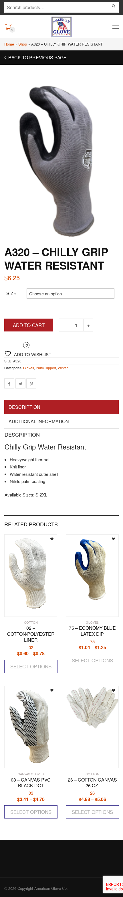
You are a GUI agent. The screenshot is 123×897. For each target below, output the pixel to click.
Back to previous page (37, 57)
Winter (63, 367)
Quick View (21, 609)
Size (11, 293)
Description (24, 407)
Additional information (39, 421)
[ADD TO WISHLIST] (48, 538)
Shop (22, 44)
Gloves (28, 367)
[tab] (61, 407)
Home (9, 44)
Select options (30, 666)
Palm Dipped (46, 367)
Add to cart (29, 325)
